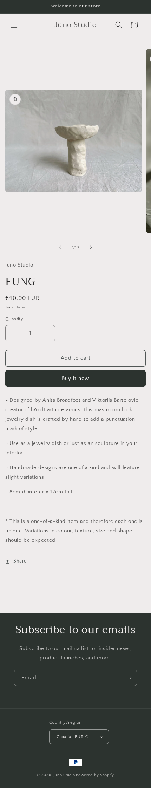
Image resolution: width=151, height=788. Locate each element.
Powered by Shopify (95, 775)
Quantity (14, 318)
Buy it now (75, 378)
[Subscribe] (129, 678)
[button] (14, 25)
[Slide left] (60, 247)
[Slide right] (91, 247)
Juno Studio (64, 775)
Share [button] (20, 561)
